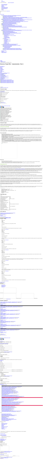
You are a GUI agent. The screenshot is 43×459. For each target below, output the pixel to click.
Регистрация (3, 1)
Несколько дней (3, 286)
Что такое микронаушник (4, 4)
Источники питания (6, 36)
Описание (1, 75)
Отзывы (1, 77)
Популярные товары (4, 50)
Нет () (7, 229)
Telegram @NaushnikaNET (11, 2)
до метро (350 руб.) (3, 374)
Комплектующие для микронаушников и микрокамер (8, 418)
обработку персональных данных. (8, 375)
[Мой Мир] (2, 107)
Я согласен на (6, 375)
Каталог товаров (2, 14)
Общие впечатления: (18, 298)
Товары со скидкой (4, 52)
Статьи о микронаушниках (5, 7)
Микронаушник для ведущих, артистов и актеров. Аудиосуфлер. (9, 419)
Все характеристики (2, 91)
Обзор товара (1, 73)
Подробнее (1, 215)
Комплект (1, 74)
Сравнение (1, 309)
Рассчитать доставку (8, 337)
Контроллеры (5, 40)
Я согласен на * (6, 451)
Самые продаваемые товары (3, 384)
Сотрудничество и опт (4, 8)
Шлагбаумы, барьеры (6, 43)
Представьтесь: (36, 298)
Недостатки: (1, 298)
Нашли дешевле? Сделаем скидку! (4, 343)
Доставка (3, 5)
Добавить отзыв (8, 217)
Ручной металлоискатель (7, 47)
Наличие (1, 78)
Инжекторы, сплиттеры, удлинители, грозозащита (10, 35)
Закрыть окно (1, 452)
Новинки (3, 51)
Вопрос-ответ (3, 424)
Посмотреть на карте (2, 433)
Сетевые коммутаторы (6, 37)
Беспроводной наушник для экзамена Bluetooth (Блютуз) (8, 415)
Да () (6, 229)
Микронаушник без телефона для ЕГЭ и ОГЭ (7, 414)
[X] (3, 107)
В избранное (4, 309)
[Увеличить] (6, 79)
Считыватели (5, 41)
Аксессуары (1, 76)
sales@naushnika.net (4, 435)
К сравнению (1, 324)
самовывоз (2, 373)
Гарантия (3, 428)
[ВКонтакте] (0, 107)
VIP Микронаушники (4, 417)
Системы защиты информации (5, 420)
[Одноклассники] (1, 107)
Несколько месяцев (4, 285)
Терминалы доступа (6, 42)
